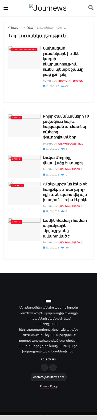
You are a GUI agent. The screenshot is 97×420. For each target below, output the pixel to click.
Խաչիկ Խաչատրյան (70, 143)
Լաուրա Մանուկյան (70, 81)
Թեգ (30, 27)
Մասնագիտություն (24, 50)
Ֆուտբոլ (17, 185)
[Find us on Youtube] (53, 367)
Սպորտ (16, 118)
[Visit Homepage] (48, 8)
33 (65, 211)
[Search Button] (90, 8)
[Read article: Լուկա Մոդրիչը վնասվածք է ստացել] (24, 166)
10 (65, 174)
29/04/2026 (52, 149)
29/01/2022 (52, 86)
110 (66, 247)
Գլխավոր (15, 27)
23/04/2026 (52, 247)
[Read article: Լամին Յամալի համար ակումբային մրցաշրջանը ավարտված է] (24, 229)
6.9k (66, 86)
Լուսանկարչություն (52, 27)
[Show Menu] (6, 8)
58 (65, 149)
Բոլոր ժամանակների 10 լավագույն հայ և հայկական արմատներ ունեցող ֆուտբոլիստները (66, 127)
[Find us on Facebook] (44, 367)
